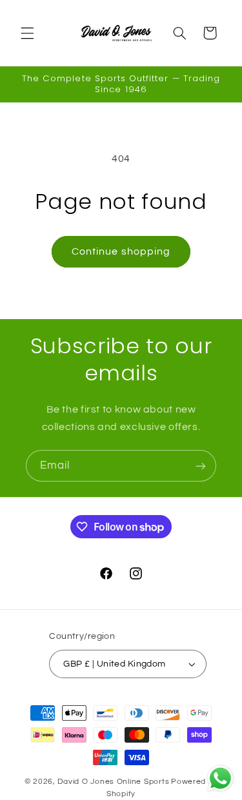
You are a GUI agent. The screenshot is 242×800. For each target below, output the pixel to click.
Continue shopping (121, 251)
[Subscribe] (201, 466)
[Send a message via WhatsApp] (220, 778)
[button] (27, 33)
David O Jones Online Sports (113, 781)
